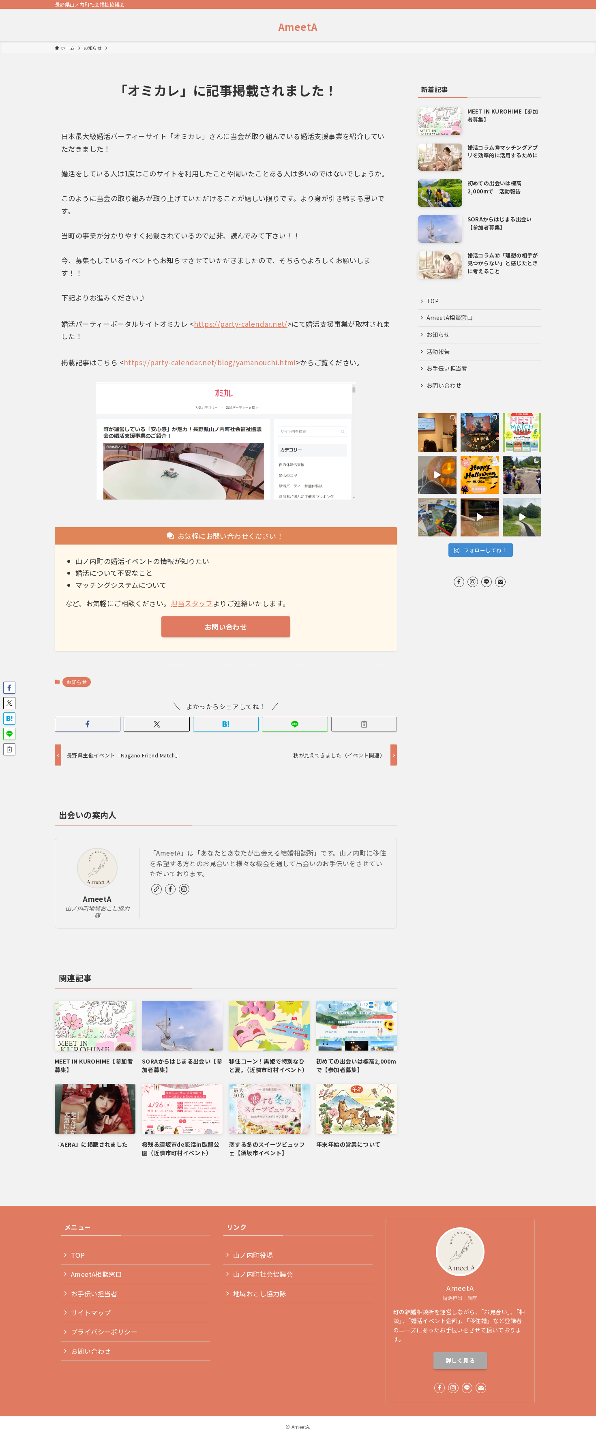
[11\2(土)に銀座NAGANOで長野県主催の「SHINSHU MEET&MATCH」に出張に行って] (437, 432)
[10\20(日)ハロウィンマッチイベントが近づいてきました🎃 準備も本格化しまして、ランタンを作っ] (437, 475)
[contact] (500, 582)
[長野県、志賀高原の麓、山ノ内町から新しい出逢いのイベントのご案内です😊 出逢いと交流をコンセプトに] (480, 475)
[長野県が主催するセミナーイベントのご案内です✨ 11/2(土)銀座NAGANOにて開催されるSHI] (522, 432)
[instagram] (184, 889)
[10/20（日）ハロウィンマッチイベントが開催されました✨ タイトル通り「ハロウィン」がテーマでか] (480, 432)
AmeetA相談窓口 (450, 317)
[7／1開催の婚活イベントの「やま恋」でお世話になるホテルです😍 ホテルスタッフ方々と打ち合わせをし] (480, 517)
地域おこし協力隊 (259, 1293)
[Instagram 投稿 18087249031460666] (522, 517)
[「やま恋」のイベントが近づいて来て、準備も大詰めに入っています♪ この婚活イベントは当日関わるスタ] (437, 517)
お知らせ (76, 681)
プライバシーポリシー (104, 1331)
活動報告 (438, 351)
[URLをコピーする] (364, 724)
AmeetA (298, 27)
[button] (87, 724)
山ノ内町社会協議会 (263, 1274)
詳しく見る (460, 1360)
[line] (486, 582)
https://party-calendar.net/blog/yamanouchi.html (210, 362)
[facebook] (170, 889)
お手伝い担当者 (447, 368)
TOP (433, 301)
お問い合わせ (444, 385)
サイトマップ (91, 1312)
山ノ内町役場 (253, 1255)
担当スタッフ (192, 603)
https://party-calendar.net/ (240, 324)
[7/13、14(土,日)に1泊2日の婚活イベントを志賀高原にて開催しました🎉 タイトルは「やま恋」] (522, 475)
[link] (156, 889)
